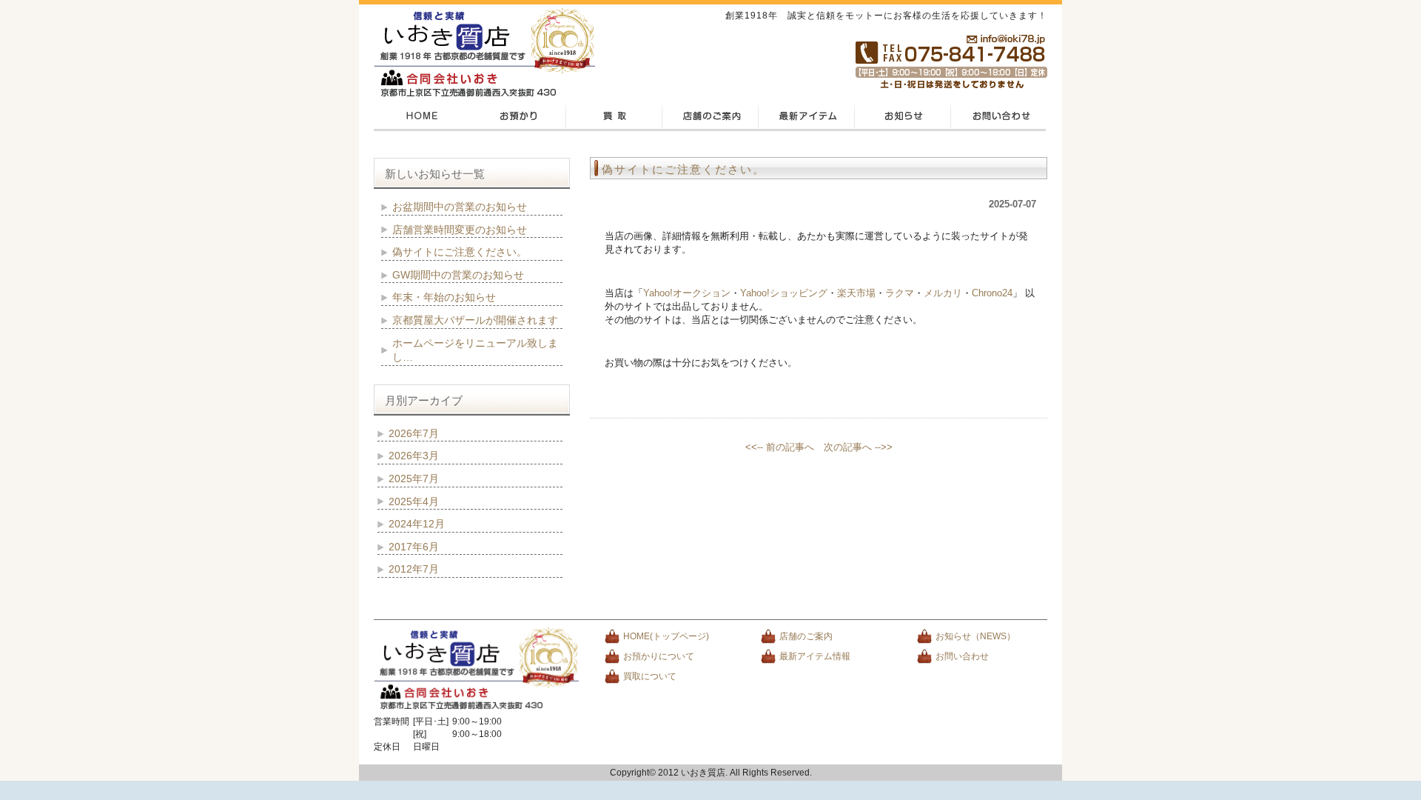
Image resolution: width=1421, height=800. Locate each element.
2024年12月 (417, 524)
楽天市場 (856, 293)
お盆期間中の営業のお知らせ (459, 207)
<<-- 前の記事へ (779, 447)
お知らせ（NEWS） (975, 636)
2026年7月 (414, 433)
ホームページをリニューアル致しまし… (475, 350)
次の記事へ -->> (858, 447)
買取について (649, 676)
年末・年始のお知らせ (444, 297)
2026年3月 (414, 455)
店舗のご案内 (806, 636)
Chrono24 (992, 293)
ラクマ (899, 293)
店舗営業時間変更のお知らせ (459, 230)
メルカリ (943, 293)
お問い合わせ (962, 656)
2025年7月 (414, 478)
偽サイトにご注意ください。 (683, 169)
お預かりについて (658, 656)
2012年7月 (414, 569)
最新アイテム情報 (814, 656)
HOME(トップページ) (666, 636)
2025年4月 (414, 501)
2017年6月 (414, 547)
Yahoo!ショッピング (783, 293)
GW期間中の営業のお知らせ (458, 275)
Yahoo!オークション (686, 293)
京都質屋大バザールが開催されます (475, 320)
